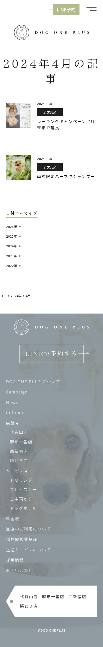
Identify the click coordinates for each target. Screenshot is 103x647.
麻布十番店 (21, 442)
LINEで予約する (52, 354)
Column (14, 412)
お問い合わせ (19, 570)
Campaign (17, 392)
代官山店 (19, 432)
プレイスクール (26, 489)
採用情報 (15, 560)
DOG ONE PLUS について (33, 382)
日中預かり (21, 499)
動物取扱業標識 (22, 539)
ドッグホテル (23, 508)
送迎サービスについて (28, 550)
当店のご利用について (28, 529)
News (12, 402)
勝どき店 (19, 460)
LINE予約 (66, 9)
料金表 (13, 518)
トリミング (21, 480)
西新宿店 (19, 451)
